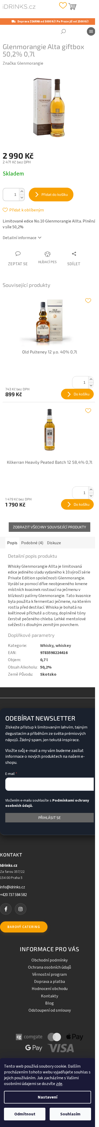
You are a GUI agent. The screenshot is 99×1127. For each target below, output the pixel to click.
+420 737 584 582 (13, 895)
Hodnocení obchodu (50, 989)
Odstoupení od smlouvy (50, 1010)
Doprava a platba (49, 981)
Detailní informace (19, 238)
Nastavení (47, 1097)
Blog (49, 1003)
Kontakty (49, 996)
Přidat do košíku (54, 194)
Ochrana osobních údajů (49, 967)
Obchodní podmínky (49, 960)
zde (59, 1084)
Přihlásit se (49, 817)
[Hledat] (63, 31)
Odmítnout (24, 1114)
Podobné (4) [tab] (32, 543)
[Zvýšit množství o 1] (21, 191)
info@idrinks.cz (12, 887)
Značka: (23, 63)
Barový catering (23, 927)
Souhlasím (70, 1114)
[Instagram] (20, 909)
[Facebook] (6, 909)
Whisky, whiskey (55, 645)
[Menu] (91, 31)
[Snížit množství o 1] (21, 198)
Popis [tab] (12, 543)
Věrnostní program (49, 974)
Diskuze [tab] (54, 543)
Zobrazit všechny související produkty (49, 527)
